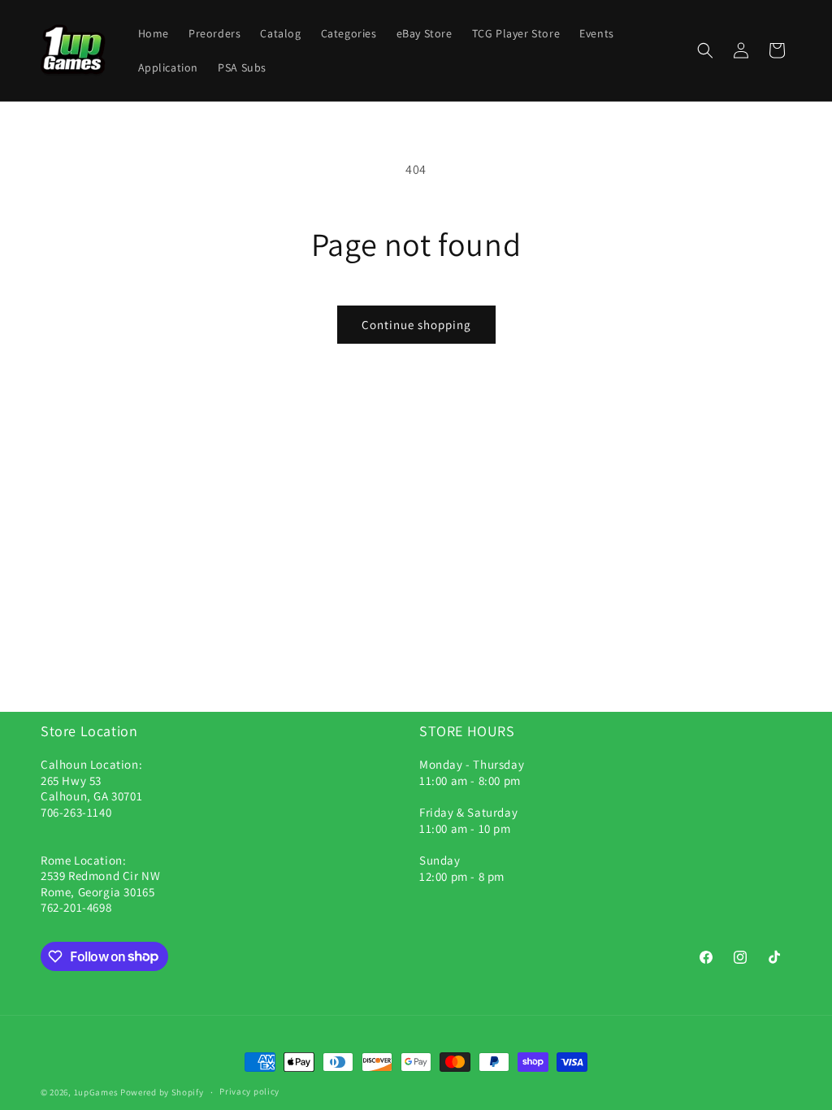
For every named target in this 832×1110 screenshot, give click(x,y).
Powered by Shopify (162, 1092)
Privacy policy (249, 1091)
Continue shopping (416, 324)
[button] (705, 50)
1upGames (96, 1092)
